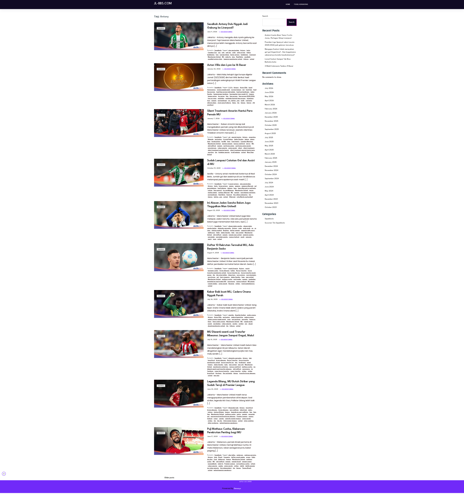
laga (228, 141)
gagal (249, 362)
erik (223, 52)
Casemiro (227, 457)
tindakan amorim (223, 152)
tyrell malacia (235, 152)
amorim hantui (236, 137)
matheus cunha (227, 279)
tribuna (245, 59)
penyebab (211, 237)
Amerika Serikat (240, 315)
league (251, 94)
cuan (228, 319)
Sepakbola (161, 28)
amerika (231, 315)
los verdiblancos (228, 190)
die (214, 275)
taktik (242, 466)
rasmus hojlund (234, 237)
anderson (240, 455)
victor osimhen (249, 421)
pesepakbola (212, 464)
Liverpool (252, 55)
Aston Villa (243, 87)
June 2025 (269, 142)
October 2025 (271, 125)
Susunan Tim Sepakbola (275, 223)
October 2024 (271, 174)
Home (288, 4)
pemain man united (235, 235)
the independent (225, 468)
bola (215, 457)
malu (226, 364)
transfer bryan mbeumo (247, 373)
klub (233, 232)
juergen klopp (224, 55)
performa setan (228, 146)
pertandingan (222, 100)
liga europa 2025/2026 (246, 96)
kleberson (221, 459)
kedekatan (244, 55)
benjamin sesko (213, 270)
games (231, 186)
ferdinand (242, 362)
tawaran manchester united (233, 59)
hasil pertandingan (242, 92)
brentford (211, 360)
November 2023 (271, 203)
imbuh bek (243, 410)
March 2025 (270, 154)
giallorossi (211, 232)
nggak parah (248, 321)
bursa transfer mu (233, 273)
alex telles (231, 455)
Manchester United (214, 57)
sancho (234, 324)
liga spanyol (218, 190)
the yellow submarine (240, 195)
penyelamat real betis (248, 192)
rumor (216, 418)
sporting (211, 152)
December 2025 (271, 117)
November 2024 (271, 170)
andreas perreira (250, 455)
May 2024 (269, 191)
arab (240, 228)
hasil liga (249, 90)
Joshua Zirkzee (219, 412)
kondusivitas (216, 141)
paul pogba (237, 279)
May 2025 (269, 146)
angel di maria (233, 268)
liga (227, 96)
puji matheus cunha (242, 464)
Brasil (220, 457)
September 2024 (272, 179)
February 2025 (271, 158)
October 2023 (271, 207)
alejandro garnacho (224, 228)
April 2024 (269, 195)
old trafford (212, 146)
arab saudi (246, 228)
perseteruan (212, 148)
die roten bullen (221, 275)
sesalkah (247, 57)
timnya (249, 103)
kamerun (252, 319)
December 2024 (271, 166)
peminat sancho (248, 235)
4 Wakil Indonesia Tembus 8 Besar (279, 66)
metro (239, 414)
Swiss (234, 103)
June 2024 (269, 187)
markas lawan (212, 192)
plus (233, 57)
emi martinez (236, 319)
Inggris (210, 364)
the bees (218, 373)
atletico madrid (217, 230)
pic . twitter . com (233, 100)
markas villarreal (223, 192)
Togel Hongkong (301, 4)
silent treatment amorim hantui (218, 150)
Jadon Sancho (238, 139)
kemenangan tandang (221, 94)
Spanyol (229, 195)
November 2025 (271, 121)
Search (265, 16)
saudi (242, 237)
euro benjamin (251, 275)
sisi (246, 324)
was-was (216, 375)
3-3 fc (230, 87)
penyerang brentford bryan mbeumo (223, 416)
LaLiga (210, 190)
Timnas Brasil (246, 468)
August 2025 (270, 133)
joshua (210, 412)
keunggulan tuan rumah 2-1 (239, 94)
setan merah (232, 148)
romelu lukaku (212, 283)
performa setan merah (243, 146)
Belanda (210, 139)
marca (251, 190)
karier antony (234, 55)
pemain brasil (236, 461)
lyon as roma (212, 98)
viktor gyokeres (213, 423)
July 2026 (269, 88)
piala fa (228, 57)
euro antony (241, 275)
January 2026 (271, 113)
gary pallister (234, 410)
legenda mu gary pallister (239, 412)
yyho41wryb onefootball (245, 197)
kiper (209, 321)
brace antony (223, 186)
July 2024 (269, 183)
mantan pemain (227, 143)
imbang (229, 188)
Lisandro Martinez (247, 141)
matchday (221, 98)
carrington (218, 139)
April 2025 (269, 150)
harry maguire (224, 277)
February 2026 (271, 109)
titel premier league (230, 421)
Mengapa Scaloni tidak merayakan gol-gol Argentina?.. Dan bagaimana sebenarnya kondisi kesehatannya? (280, 52)
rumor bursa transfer (222, 371)
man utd (240, 364)
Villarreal (232, 197)
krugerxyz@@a (226, 32)
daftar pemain (235, 230)
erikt (234, 52)
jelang (247, 139)
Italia (218, 232)
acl (229, 137)
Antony (242, 50)
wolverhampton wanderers (228, 423)
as (252, 228)
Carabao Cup (212, 52)
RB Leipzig (251, 281)
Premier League (242, 416)
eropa (248, 457)
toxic (214, 239)
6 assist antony (233, 184)
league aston (212, 96)
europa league (236, 90)
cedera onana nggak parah (217, 319)
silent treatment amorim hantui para (242, 150)
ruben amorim (222, 148)
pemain (213, 100)
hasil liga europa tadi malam (225, 92)
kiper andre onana (219, 321)
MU (223, 57)
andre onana (251, 315)
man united (239, 232)
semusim (248, 237)
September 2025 (272, 129)
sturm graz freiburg (224, 103)
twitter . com (218, 197)
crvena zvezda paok (223, 90)
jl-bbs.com (163, 3)
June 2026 (269, 92)
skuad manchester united (216, 326)
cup (219, 52)
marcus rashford (239, 143)
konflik (223, 141)
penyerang (231, 281)
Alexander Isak (233, 408)
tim (238, 103)
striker (238, 283)
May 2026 (269, 97)
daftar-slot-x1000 (245, 481)
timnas (243, 103)
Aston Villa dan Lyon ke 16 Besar (226, 65)
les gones (221, 96)
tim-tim (219, 421)
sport (209, 239)
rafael (253, 464)
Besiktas (226, 230)
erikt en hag (241, 52)
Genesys (237, 489)
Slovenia (231, 283)
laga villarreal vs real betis (247, 188)
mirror (248, 143)
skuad (250, 324)
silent (240, 148)
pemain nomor (247, 461)
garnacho (245, 319)
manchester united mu (220, 367)
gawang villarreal (247, 186)
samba (220, 466)
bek (250, 358)
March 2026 (270, 105)
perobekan (217, 324)
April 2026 (269, 101)
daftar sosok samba (238, 457)
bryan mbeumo (224, 270)
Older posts (169, 478)
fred (215, 459)
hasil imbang (222, 188)
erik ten (228, 52)
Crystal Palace (228, 139)
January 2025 (270, 162)
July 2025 (269, 138)
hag (217, 55)
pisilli (242, 100)
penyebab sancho (222, 237)
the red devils (227, 373)
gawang (237, 186)
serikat (241, 324)
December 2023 (271, 199)
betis (248, 50)
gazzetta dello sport (248, 230)
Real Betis (239, 57)
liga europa (233, 96)
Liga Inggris (235, 141)
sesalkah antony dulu (215, 59)
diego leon (231, 275)
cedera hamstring (237, 317)
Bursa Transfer (241, 270)
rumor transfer (235, 371)
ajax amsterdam (233, 50)
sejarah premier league (233, 418)
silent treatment (248, 148)
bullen (233, 270)
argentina (252, 137)
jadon (250, 410)
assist (247, 268)
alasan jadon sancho (235, 226)
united (252, 59)
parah (210, 324)
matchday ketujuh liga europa (235, 98)
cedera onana (249, 317)
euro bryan (211, 277)
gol (243, 90)
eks (236, 362)
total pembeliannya (247, 283)
